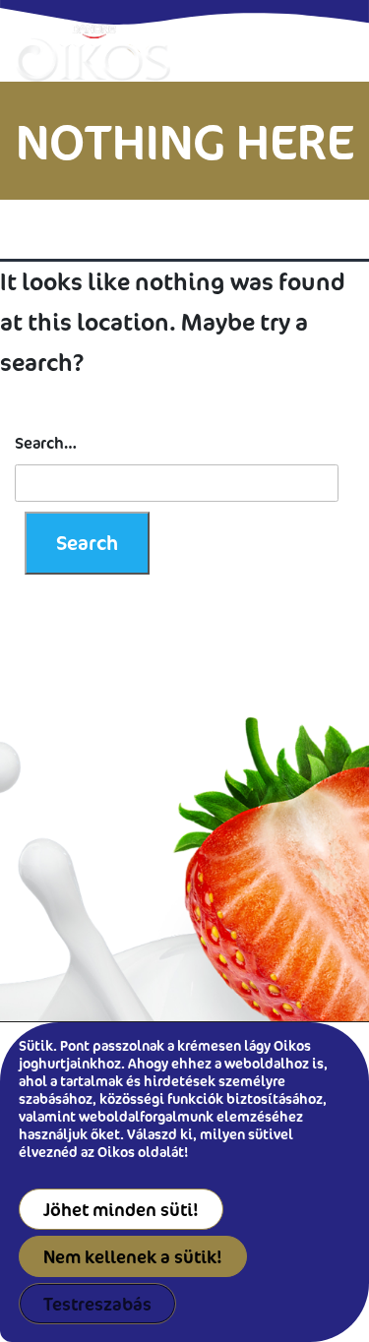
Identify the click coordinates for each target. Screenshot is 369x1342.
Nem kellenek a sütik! (132, 1256)
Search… (46, 443)
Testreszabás (97, 1303)
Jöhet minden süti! (121, 1209)
